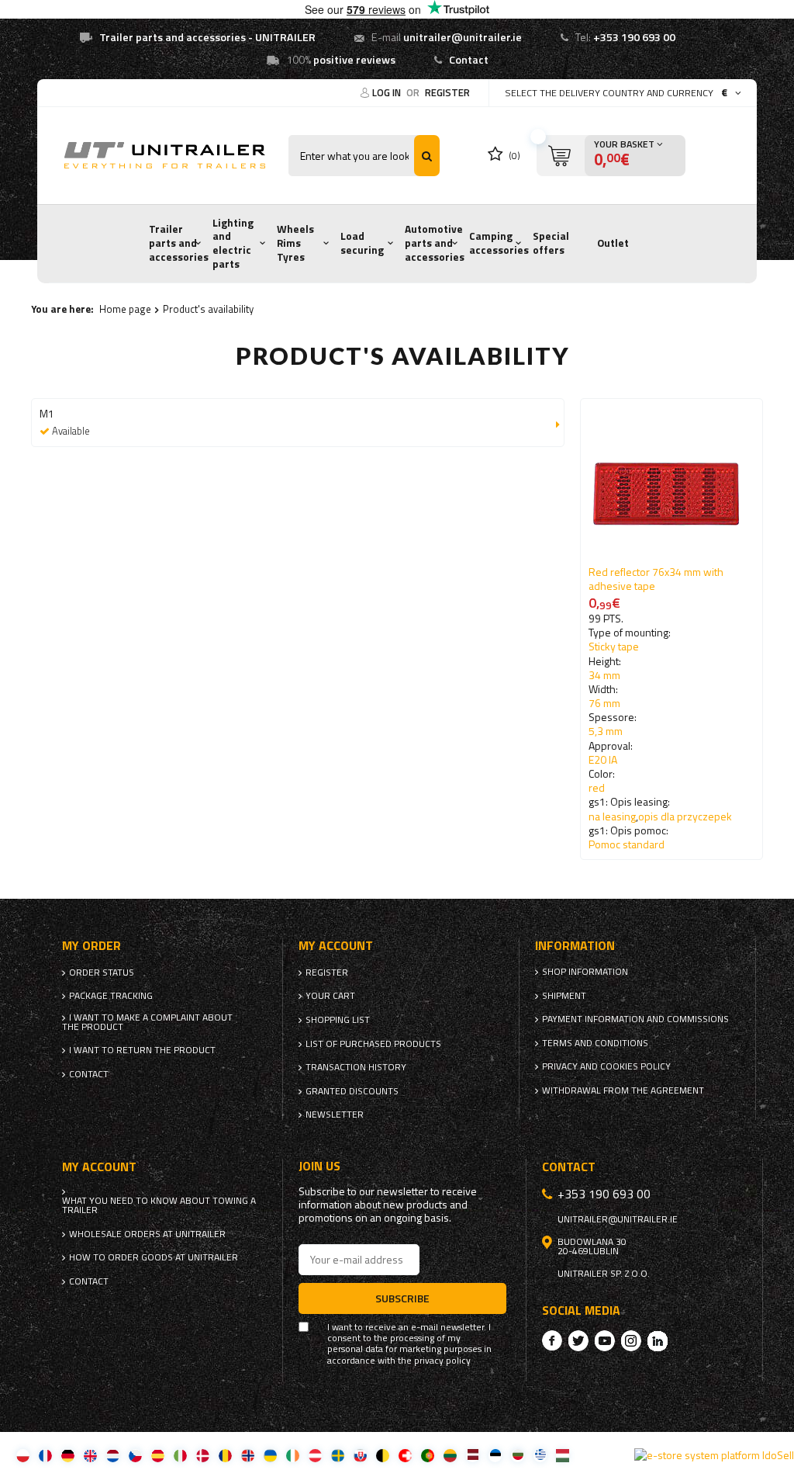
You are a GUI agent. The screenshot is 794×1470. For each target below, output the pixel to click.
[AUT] (315, 1454)
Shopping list (338, 1019)
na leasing (612, 816)
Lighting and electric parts (233, 243)
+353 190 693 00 (634, 37)
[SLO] (360, 1454)
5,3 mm (606, 731)
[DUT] (113, 1454)
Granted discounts (352, 1091)
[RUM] (225, 1454)
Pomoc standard (627, 844)
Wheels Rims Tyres (295, 242)
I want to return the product (142, 1050)
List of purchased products (373, 1044)
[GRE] (540, 1454)
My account (336, 946)
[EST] (495, 1454)
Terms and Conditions (595, 1043)
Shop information (585, 971)
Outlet (613, 243)
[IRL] (292, 1454)
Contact (468, 59)
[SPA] (158, 1454)
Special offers (551, 243)
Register (447, 92)
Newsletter (335, 1114)
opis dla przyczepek (685, 816)
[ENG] (90, 1454)
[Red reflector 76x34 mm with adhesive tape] (671, 486)
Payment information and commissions (635, 1019)
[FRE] (45, 1454)
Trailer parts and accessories (179, 242)
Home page (125, 309)
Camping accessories (499, 243)
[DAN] (203, 1454)
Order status (101, 972)
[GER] (68, 1454)
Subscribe (402, 1298)
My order (91, 946)
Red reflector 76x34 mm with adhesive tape (656, 578)
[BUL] (517, 1454)
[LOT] (472, 1454)
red (597, 787)
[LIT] (450, 1454)
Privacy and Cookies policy (606, 1066)
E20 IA (603, 759)
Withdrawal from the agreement (623, 1090)
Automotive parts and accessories (434, 242)
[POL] (23, 1454)
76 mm (604, 703)
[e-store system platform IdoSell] (714, 1455)
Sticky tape (614, 646)
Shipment (564, 995)
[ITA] (180, 1454)
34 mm (604, 675)
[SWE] (337, 1454)
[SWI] (405, 1454)
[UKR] (270, 1454)
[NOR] (247, 1454)
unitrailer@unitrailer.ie (462, 37)
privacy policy (442, 1360)
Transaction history (356, 1067)
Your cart (330, 995)
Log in (387, 92)
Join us (319, 1166)
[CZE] (135, 1454)
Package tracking (111, 995)
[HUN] (562, 1454)
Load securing (362, 243)
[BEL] (382, 1454)
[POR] (427, 1454)
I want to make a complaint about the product (147, 1022)
